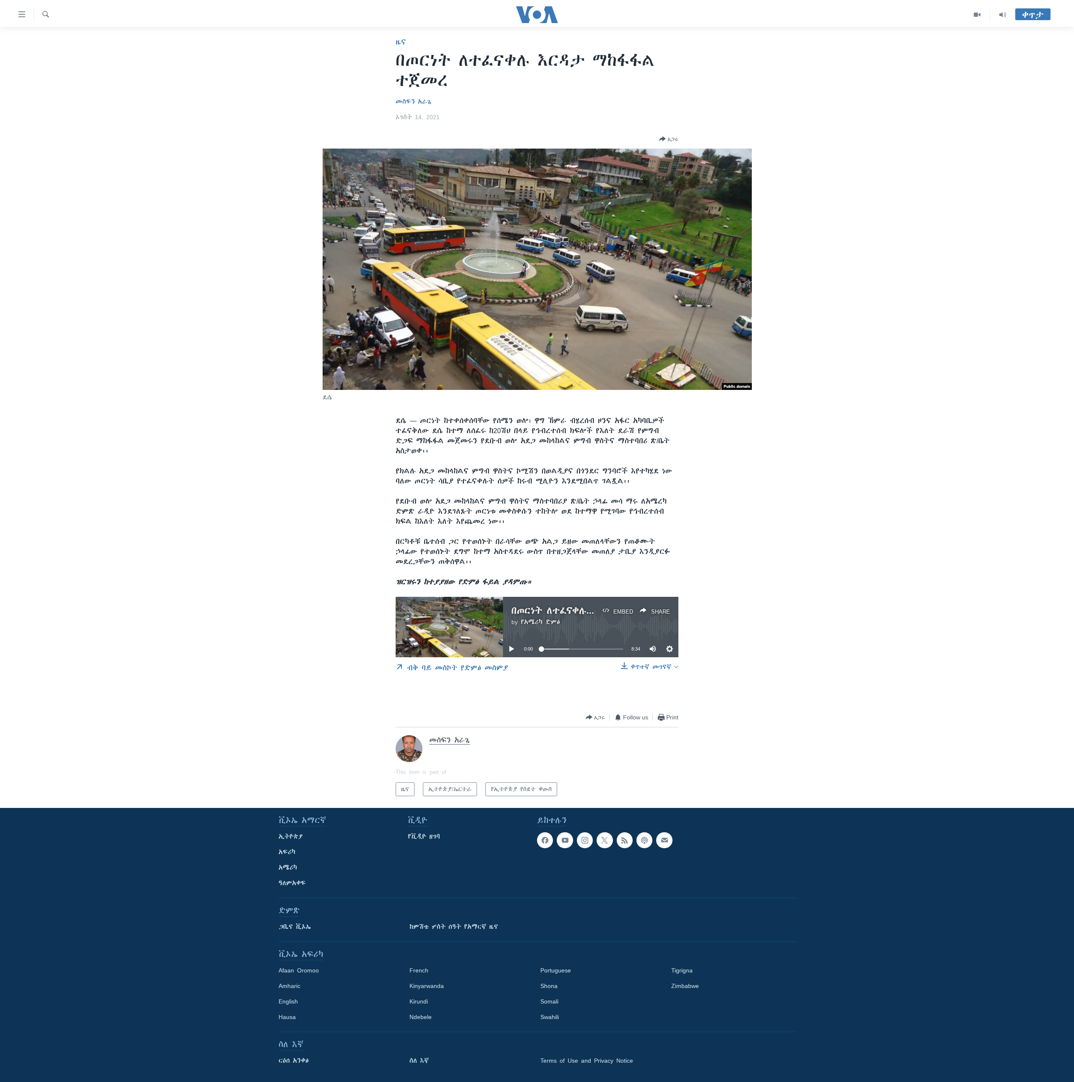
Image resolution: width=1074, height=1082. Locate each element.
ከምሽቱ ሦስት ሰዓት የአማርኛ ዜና (453, 926)
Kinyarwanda (426, 986)
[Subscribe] (664, 840)
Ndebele (420, 1017)
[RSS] (625, 840)
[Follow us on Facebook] (545, 840)
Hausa (287, 1017)
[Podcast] (644, 840)
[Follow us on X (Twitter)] (605, 840)
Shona (549, 986)
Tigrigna (682, 970)
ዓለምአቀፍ (292, 883)
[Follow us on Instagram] (585, 840)
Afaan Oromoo (299, 970)
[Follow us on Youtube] (565, 840)
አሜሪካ (288, 867)
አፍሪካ (287, 852)
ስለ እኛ (419, 1060)
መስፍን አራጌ (413, 101)
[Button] (668, 139)
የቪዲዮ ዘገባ (424, 836)
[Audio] (1002, 14)
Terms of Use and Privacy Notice (586, 1060)
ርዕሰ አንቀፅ (294, 1060)
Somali (549, 1001)
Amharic (289, 986)
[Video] (977, 14)
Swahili (549, 1017)
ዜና (401, 42)
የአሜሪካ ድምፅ (540, 622)
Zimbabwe (685, 986)
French (418, 970)
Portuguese (555, 970)
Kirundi (418, 1001)
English (288, 1001)
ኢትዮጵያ (291, 836)
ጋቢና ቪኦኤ (295, 926)
